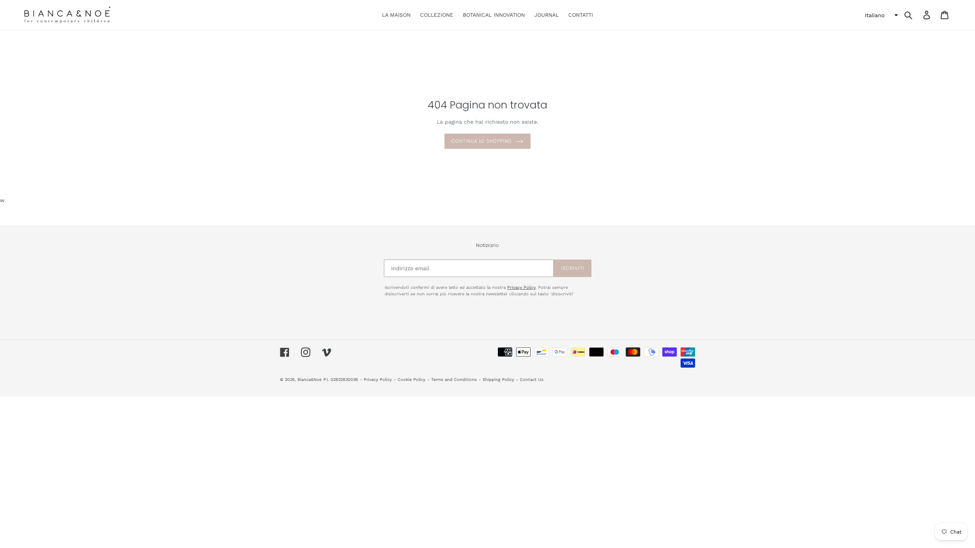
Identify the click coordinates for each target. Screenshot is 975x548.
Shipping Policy (498, 379)
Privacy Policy (521, 287)
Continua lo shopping (482, 141)
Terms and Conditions (454, 379)
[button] (880, 15)
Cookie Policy (411, 379)
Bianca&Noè (309, 379)
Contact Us (531, 379)
